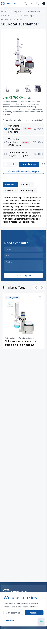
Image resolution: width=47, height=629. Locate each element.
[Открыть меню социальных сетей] (41, 621)
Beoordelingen (28, 190)
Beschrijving (10, 184)
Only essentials (13, 612)
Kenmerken (26, 184)
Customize (9, 620)
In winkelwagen (30, 164)
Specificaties (10, 190)
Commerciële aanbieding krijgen (23, 171)
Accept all (34, 612)
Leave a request (23, 275)
